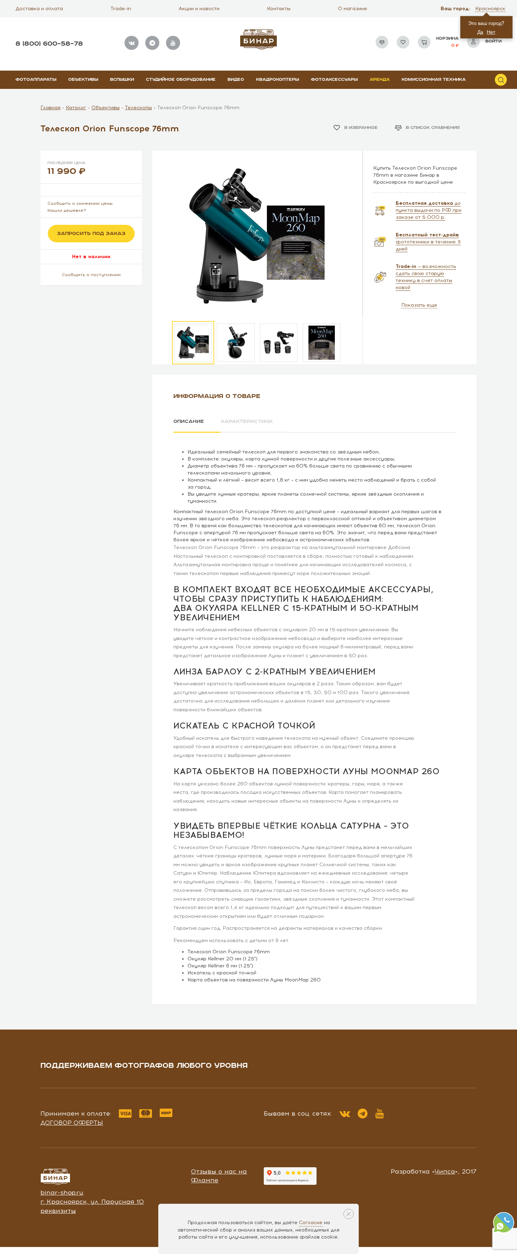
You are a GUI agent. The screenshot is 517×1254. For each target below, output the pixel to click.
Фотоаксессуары (334, 79)
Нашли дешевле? (66, 210)
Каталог (76, 108)
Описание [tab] (188, 421)
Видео (236, 79)
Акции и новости (199, 9)
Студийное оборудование (181, 79)
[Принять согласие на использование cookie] (348, 1214)
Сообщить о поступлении (91, 274)
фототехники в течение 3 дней (428, 242)
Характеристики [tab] (247, 421)
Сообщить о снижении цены (80, 203)
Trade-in (120, 9)
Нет (491, 31)
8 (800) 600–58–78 (49, 43)
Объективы (83, 79)
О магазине (352, 9)
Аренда (380, 79)
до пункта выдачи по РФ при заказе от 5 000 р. (428, 210)
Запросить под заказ (91, 233)
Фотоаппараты (35, 79)
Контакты (279, 9)
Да (480, 31)
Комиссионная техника (434, 79)
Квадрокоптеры (277, 79)
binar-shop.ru (61, 1192)
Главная (50, 108)
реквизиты (58, 1211)
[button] (491, 9)
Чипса (445, 1171)
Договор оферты (71, 1122)
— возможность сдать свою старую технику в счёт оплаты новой (426, 276)
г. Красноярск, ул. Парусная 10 (92, 1202)
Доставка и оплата (39, 9)
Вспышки (122, 79)
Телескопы (138, 108)
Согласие (311, 1223)
